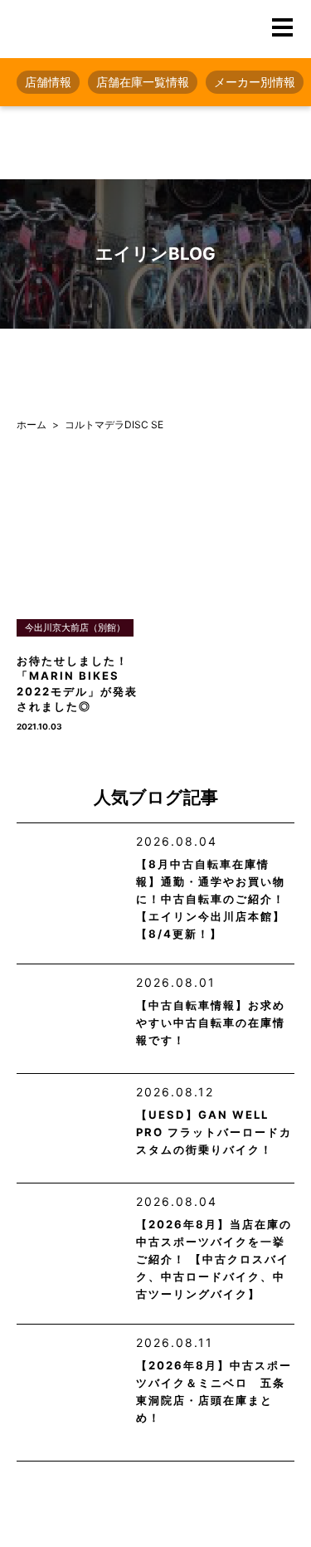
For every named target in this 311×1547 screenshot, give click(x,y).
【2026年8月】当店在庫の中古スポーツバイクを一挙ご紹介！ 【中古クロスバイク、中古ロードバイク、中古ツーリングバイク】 (214, 1259)
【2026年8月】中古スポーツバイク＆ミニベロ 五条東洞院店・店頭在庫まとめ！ (214, 1391)
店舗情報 (48, 82)
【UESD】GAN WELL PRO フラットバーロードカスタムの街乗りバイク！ (214, 1132)
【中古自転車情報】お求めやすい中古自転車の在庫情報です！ (210, 1022)
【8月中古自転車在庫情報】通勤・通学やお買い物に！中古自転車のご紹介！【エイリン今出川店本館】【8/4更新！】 (210, 898)
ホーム (31, 424)
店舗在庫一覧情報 (142, 82)
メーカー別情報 (254, 82)
